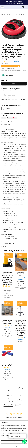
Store (8, 14)
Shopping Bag (8, 401)
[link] (14, 445)
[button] (2, 7)
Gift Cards (19, 401)
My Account (19, 388)
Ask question (16, 61)
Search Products (8, 389)
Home (3, 14)
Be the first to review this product (14, 417)
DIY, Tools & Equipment (18, 14)
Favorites (19, 395)
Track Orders (8, 395)
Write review (10, 61)
